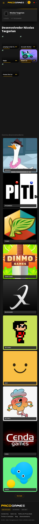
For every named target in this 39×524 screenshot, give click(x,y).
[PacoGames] (13, 506)
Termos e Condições (7, 516)
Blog (16, 516)
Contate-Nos (5, 514)
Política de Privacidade (25, 514)
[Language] (35, 2)
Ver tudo (19, 496)
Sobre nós (13, 514)
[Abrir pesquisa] (29, 2)
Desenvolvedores (25, 516)
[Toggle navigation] (3, 3)
